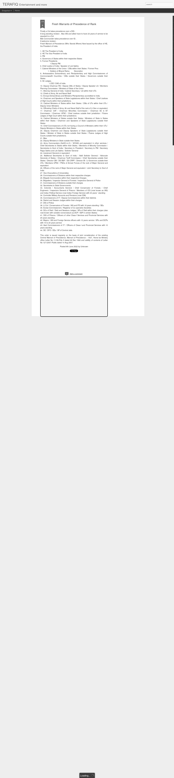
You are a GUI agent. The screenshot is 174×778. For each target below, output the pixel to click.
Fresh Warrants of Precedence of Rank (74, 24)
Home (17, 10)
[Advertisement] (122, 60)
